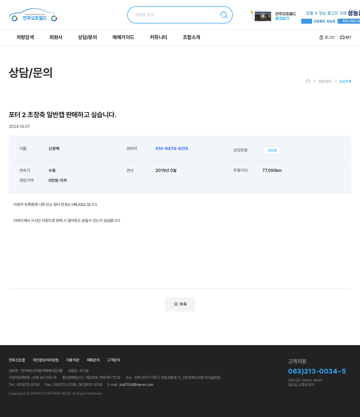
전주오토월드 (40, 14)
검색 (223, 15)
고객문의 (113, 360)
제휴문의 (93, 360)
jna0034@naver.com (136, 384)
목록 (183, 304)
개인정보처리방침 (45, 360)
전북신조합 (17, 360)
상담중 (272, 150)
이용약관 (72, 360)
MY (348, 37)
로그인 (329, 37)
